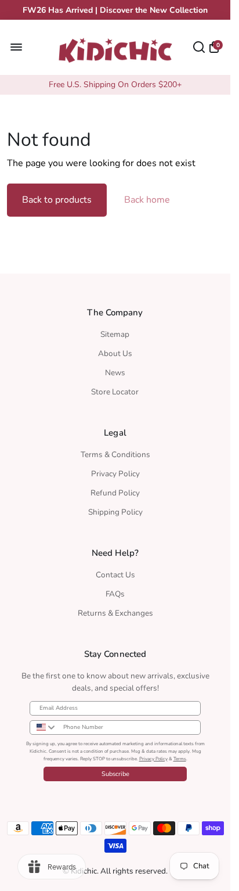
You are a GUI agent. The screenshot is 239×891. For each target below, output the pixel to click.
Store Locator (115, 391)
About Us (115, 353)
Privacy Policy (115, 473)
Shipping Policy (115, 512)
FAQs (115, 593)
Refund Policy (115, 492)
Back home (147, 199)
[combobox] (43, 727)
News (115, 372)
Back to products (57, 199)
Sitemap (114, 334)
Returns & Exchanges (115, 613)
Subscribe (115, 774)
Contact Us (115, 574)
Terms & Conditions (115, 454)
